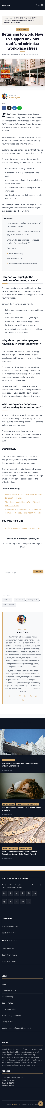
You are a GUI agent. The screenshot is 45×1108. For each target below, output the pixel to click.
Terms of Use (7, 1022)
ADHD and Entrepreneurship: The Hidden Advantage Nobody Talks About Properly (19, 852)
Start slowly (12, 248)
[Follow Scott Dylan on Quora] (28, 901)
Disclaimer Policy (9, 990)
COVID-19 (6, 600)
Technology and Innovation (27, 804)
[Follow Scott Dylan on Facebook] (10, 893)
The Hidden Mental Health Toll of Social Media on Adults (21, 808)
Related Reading (16, 253)
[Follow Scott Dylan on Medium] (34, 893)
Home (6, 18)
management (32, 600)
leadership (19, 600)
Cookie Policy (7, 1003)
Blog (11, 18)
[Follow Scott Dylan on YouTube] (22, 901)
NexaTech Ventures (10, 926)
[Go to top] (40, 1103)
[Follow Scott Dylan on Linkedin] (4, 893)
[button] (39, 5)
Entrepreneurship (10, 848)
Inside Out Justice (9, 933)
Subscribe (38, 571)
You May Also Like (15, 258)
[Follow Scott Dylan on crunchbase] (16, 901)
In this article (8, 218)
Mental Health (22, 29)
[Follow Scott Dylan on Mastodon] (4, 901)
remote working (8, 604)
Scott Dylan (6, 5)
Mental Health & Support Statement (16, 1028)
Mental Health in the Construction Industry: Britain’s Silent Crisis (20, 764)
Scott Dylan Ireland (9, 955)
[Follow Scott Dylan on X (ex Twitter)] (16, 893)
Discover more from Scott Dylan (23, 263)
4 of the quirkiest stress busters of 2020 (22, 528)
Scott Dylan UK (8, 949)
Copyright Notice (9, 1009)
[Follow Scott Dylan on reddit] (10, 901)
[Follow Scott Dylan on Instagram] (28, 893)
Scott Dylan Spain (9, 961)
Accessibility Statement (11, 1015)
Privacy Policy (7, 997)
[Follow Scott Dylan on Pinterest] (22, 893)
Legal (4, 984)
